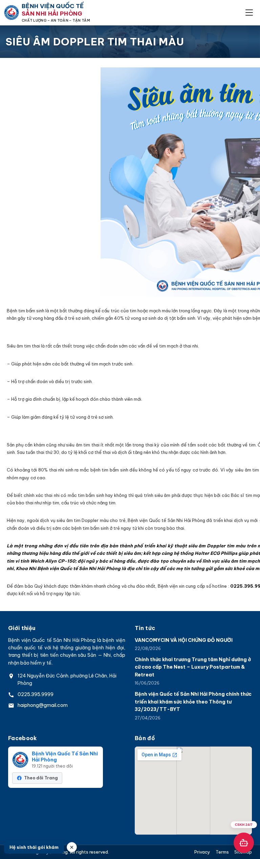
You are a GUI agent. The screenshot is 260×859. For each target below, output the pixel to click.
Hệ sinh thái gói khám (34, 847)
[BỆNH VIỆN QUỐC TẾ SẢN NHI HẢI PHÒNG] (11, 12)
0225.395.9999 (35, 694)
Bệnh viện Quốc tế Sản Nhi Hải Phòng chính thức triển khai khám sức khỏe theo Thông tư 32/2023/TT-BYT (193, 701)
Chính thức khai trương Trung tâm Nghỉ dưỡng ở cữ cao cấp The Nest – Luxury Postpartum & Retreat (193, 667)
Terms (222, 852)
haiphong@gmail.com (43, 705)
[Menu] (249, 12)
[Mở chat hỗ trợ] (244, 843)
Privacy (202, 852)
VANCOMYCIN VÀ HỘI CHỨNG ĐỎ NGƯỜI (184, 640)
